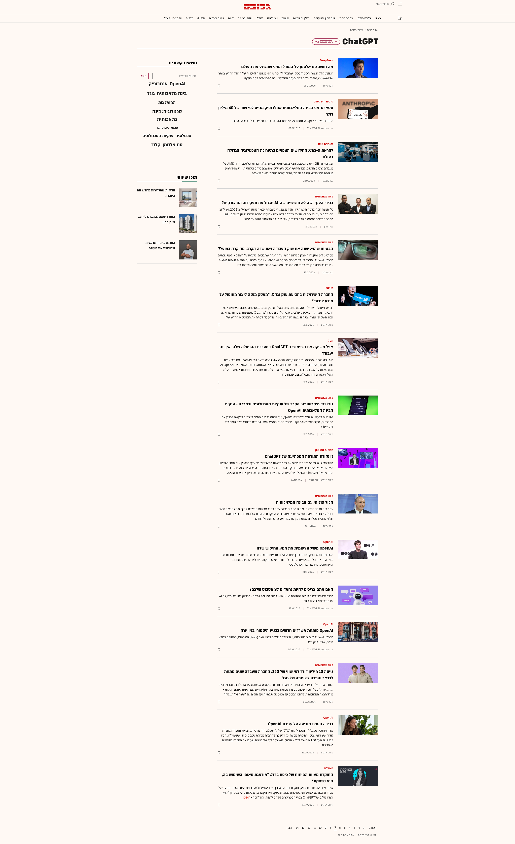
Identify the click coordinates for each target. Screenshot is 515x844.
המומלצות (167, 102)
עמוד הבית (372, 30)
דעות (231, 18)
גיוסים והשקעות (323, 101)
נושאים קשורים (183, 63)
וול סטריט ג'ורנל (173, 18)
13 (303, 828)
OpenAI (328, 542)
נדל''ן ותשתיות (301, 18)
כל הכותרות (346, 18)
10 (320, 828)
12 (309, 828)
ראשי (378, 18)
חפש (143, 76)
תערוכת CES (325, 144)
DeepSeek (326, 60)
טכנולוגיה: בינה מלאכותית (167, 115)
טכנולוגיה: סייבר (167, 128)
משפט (285, 18)
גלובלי (259, 18)
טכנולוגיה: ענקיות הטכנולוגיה (167, 135)
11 (315, 828)
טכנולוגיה (272, 18)
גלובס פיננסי (364, 18)
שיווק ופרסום (216, 18)
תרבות (189, 18)
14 (297, 828)
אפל (330, 341)
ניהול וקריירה (245, 18)
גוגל (151, 93)
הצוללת (328, 768)
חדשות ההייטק (324, 450)
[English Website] (400, 18)
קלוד (156, 145)
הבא (289, 828)
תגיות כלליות (356, 30)
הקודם (373, 828)
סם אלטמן (173, 145)
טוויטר (329, 288)
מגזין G (201, 18)
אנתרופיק (158, 84)
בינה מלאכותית (324, 196)
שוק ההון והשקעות (324, 18)
